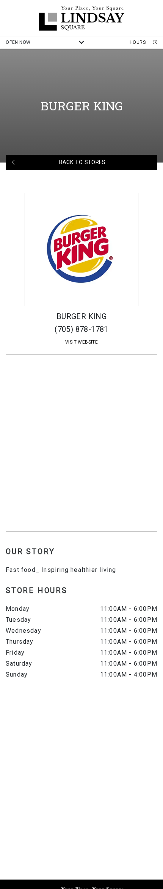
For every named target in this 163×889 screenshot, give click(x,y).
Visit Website (81, 342)
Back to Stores (81, 162)
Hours (138, 42)
